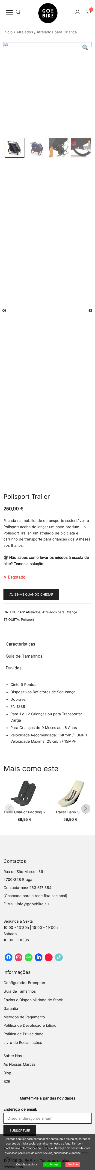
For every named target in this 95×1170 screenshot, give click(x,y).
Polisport (27, 619)
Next (90, 310)
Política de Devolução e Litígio (29, 1025)
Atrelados (24, 32)
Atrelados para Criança (57, 32)
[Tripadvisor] (29, 957)
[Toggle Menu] (9, 12)
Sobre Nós (12, 1055)
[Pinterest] (49, 957)
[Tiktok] (59, 957)
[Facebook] (8, 957)
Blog (7, 1073)
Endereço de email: (20, 1109)
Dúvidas (14, 667)
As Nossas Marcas (19, 1064)
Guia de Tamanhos (24, 656)
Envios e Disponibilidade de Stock (33, 999)
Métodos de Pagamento (24, 1017)
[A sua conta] (77, 12)
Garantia (10, 1008)
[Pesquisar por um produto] (18, 12)
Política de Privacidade (23, 1034)
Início (8, 32)
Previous (4, 310)
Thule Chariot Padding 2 (24, 812)
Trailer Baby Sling (70, 812)
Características (20, 644)
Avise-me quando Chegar (31, 594)
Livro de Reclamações (22, 1042)
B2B (6, 1081)
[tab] (47, 644)
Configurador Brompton (24, 982)
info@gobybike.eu (33, 903)
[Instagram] (19, 957)
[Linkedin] (39, 957)
